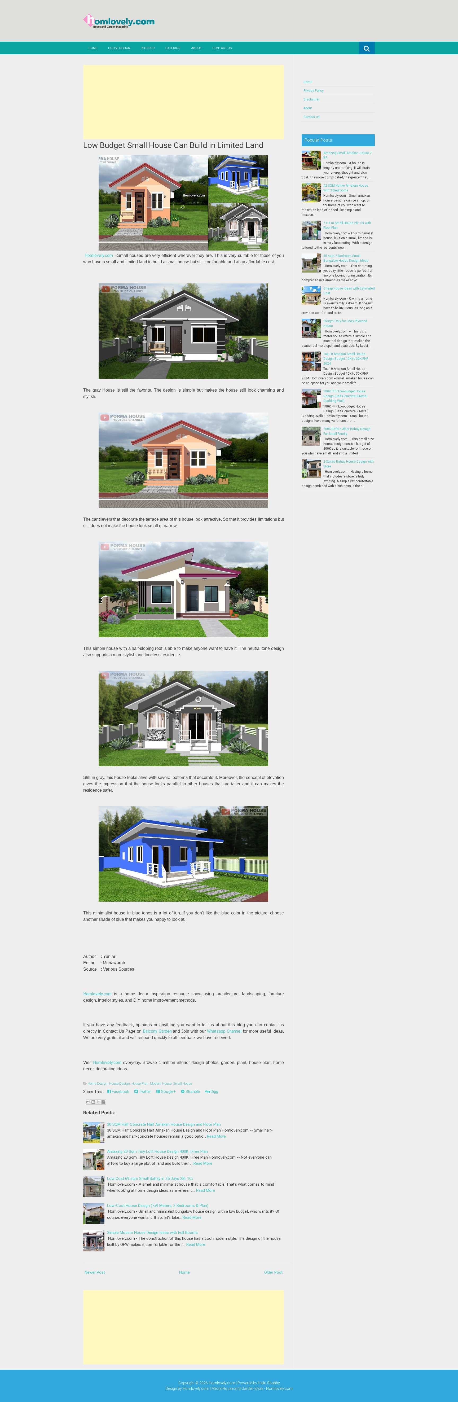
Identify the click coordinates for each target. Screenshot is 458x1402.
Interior (148, 48)
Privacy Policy (313, 91)
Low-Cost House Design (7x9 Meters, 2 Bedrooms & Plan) (157, 1205)
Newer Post (95, 1272)
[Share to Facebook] (103, 1102)
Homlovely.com (99, 255)
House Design (119, 48)
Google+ (168, 1091)
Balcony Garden (157, 1031)
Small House (182, 1083)
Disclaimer (311, 99)
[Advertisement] (183, 102)
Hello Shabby (269, 1383)
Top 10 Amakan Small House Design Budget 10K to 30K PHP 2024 (345, 358)
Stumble (192, 1091)
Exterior (172, 48)
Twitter (144, 1091)
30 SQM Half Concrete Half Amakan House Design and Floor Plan (164, 1124)
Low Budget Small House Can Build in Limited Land (173, 145)
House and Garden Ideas (242, 1388)
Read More (216, 1136)
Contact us (222, 48)
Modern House (160, 1083)
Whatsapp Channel (224, 1031)
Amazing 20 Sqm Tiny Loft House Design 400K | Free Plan (157, 1151)
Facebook (120, 1091)
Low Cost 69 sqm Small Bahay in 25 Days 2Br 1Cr (150, 1178)
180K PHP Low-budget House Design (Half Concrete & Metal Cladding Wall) (345, 396)
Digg (214, 1091)
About (196, 48)
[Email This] (88, 1102)
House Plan (139, 1083)
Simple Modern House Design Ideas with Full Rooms (152, 1232)
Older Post (273, 1272)
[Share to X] (98, 1102)
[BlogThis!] (93, 1102)
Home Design (98, 1083)
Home (93, 48)
